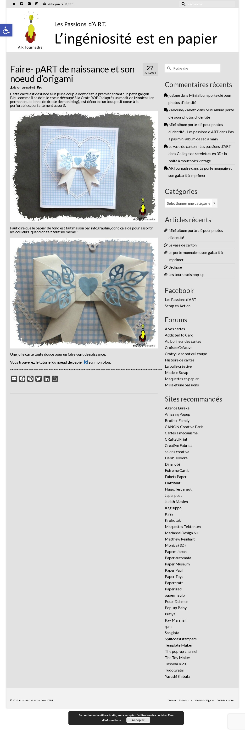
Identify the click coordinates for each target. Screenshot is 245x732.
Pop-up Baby (176, 607)
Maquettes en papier (182, 378)
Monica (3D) (175, 545)
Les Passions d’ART (180, 299)
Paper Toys (174, 576)
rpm (168, 626)
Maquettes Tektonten (183, 526)
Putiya (170, 614)
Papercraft (174, 582)
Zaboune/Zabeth (182, 110)
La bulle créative (178, 366)
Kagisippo (173, 507)
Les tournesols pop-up (186, 274)
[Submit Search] (182, 4)
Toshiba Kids (175, 663)
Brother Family (177, 420)
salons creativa (177, 451)
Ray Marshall (175, 620)
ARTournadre (25, 87)
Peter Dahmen (176, 601)
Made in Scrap (176, 372)
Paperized (173, 589)
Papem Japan (176, 551)
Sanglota (172, 632)
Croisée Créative (178, 347)
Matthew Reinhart (180, 539)
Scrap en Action (177, 305)
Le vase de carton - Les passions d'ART (199, 146)
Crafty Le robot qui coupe (186, 353)
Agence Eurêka (177, 408)
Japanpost (173, 495)
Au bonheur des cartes (183, 341)
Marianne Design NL (182, 532)
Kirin (169, 514)
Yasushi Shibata (177, 676)
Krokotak (173, 520)
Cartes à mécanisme (181, 433)
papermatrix (175, 595)
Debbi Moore (176, 458)
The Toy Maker (177, 657)
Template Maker (178, 645)
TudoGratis (174, 670)
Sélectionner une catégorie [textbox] (188, 203)
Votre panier (60, 4)
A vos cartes (175, 328)
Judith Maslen (176, 501)
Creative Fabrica (178, 445)
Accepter (138, 720)
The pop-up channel (181, 651)
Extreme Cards (177, 470)
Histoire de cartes (179, 360)
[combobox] (191, 203)
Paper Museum (177, 564)
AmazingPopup (177, 414)
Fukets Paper (176, 476)
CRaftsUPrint (176, 439)
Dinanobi (172, 464)
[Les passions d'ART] (122, 29)
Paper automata (178, 557)
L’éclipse (175, 267)
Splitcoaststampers (181, 638)
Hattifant (172, 482)
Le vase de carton (182, 245)
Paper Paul (174, 570)
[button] (6, 30)
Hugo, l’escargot (178, 489)
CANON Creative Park (184, 426)
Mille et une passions (182, 385)
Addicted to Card (179, 335)
